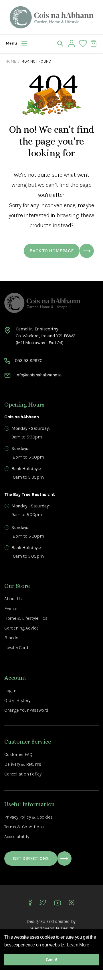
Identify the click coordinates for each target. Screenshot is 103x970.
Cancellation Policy (22, 774)
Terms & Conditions (24, 826)
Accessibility (16, 836)
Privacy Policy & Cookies (28, 817)
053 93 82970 (29, 360)
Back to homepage (51, 250)
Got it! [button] (51, 959)
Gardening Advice (21, 628)
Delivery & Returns (22, 764)
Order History (17, 700)
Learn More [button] (78, 944)
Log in (10, 690)
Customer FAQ (18, 754)
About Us (13, 598)
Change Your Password (26, 710)
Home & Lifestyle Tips (25, 618)
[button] (10, 43)
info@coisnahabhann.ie (38, 375)
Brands (11, 637)
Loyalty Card (16, 647)
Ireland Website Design (51, 928)
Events (10, 608)
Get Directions (31, 858)
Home (11, 61)
